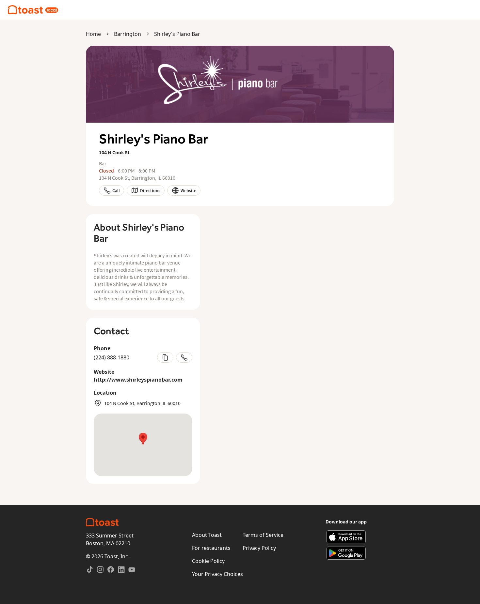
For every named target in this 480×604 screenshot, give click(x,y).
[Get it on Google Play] (346, 553)
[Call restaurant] (184, 357)
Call (116, 190)
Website (188, 190)
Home (93, 34)
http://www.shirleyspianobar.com (138, 379)
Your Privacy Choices (217, 574)
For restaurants (211, 547)
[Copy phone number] (165, 357)
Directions (150, 190)
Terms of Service (263, 534)
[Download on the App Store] (346, 536)
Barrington (127, 34)
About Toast (207, 534)
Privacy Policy (259, 547)
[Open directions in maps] (143, 445)
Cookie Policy (208, 561)
